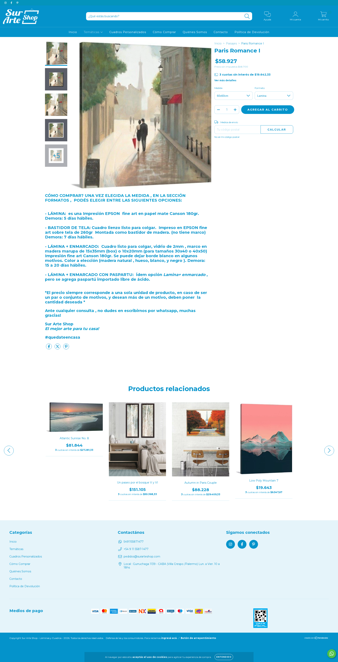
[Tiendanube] (316, 638)
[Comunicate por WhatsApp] (331, 653)
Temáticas (92, 32)
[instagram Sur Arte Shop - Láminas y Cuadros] (6, 3)
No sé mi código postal (226, 136)
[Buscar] (247, 16)
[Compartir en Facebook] (49, 348)
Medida (218, 88)
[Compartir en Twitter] (58, 348)
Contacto (221, 32)
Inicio (73, 32)
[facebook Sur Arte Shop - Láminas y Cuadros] (12, 3)
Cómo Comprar (164, 32)
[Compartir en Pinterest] (66, 348)
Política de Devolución (252, 32)
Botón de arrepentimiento (198, 638)
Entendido (223, 657)
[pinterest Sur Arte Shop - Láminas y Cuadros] (17, 3)
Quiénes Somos (195, 32)
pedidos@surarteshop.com (142, 556)
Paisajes (231, 43)
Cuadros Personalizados (127, 32)
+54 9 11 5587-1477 (136, 549)
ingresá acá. (169, 638)
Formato (260, 88)
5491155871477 (134, 541)
